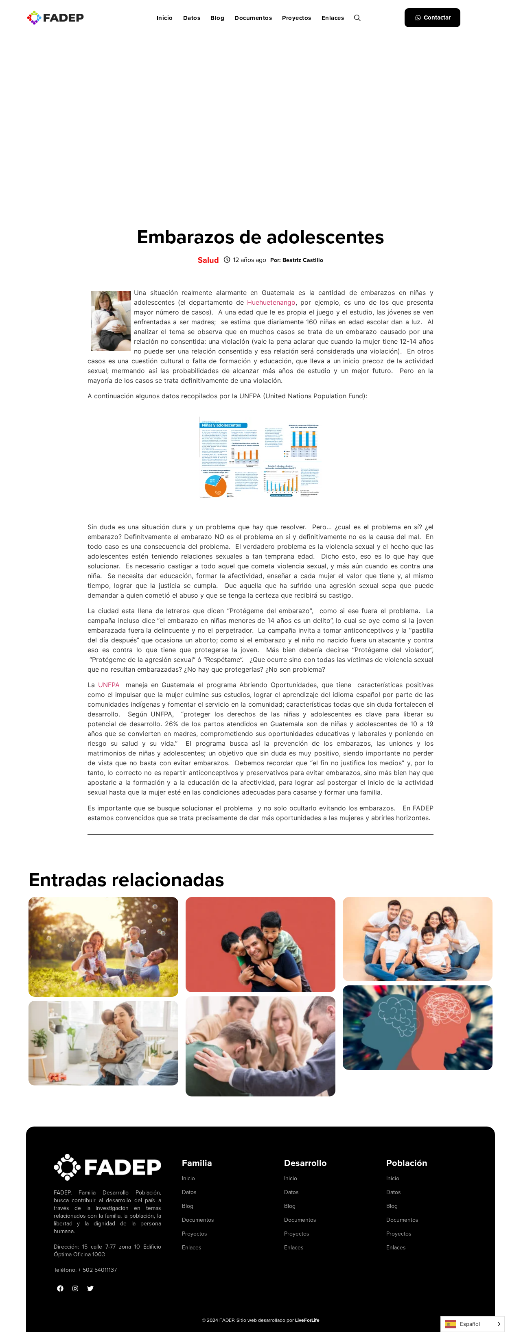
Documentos (253, 17)
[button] (296, 260)
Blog (217, 17)
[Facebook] (60, 1288)
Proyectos (296, 17)
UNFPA (109, 685)
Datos (192, 17)
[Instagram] (75, 1288)
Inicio (165, 17)
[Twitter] (90, 1288)
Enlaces (333, 17)
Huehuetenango (271, 302)
